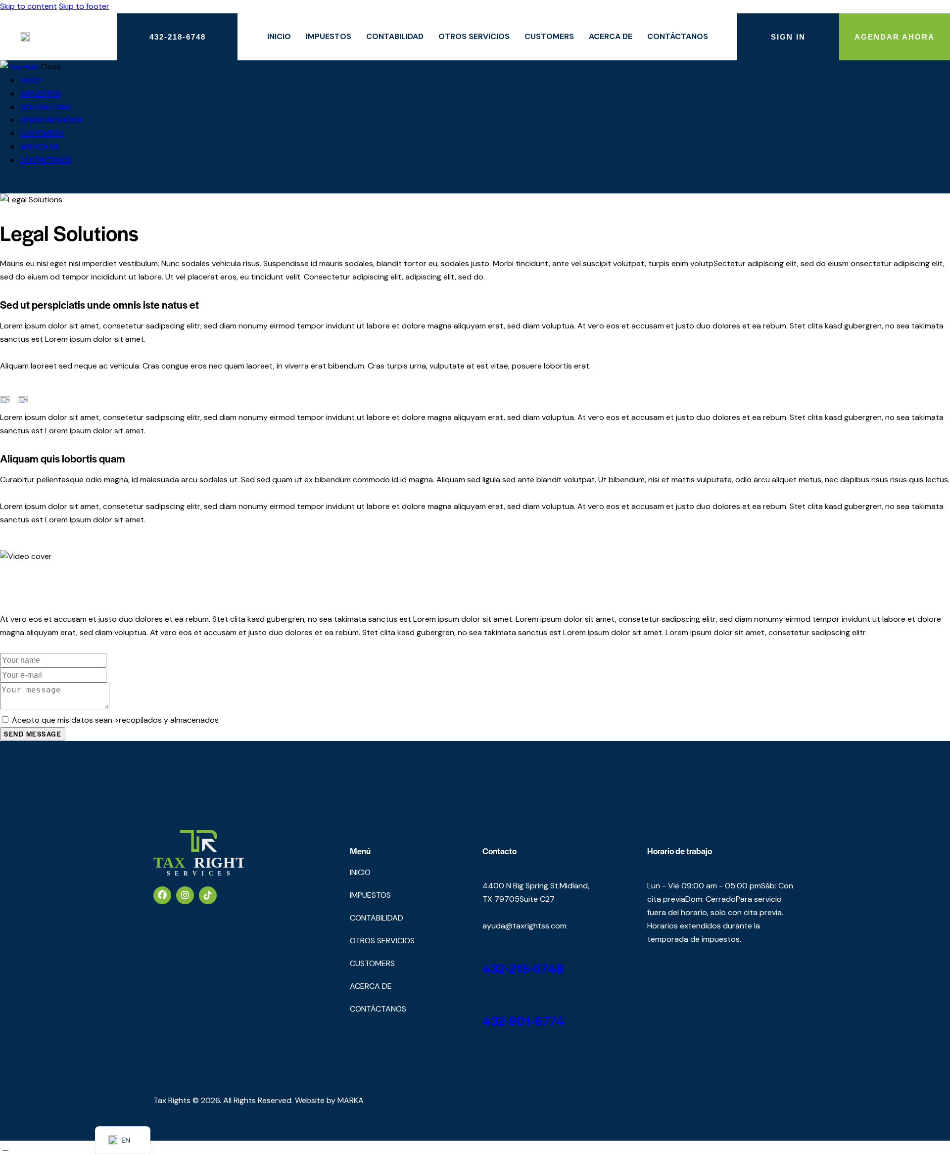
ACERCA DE (610, 36)
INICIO (279, 36)
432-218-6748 (522, 967)
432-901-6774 (523, 1020)
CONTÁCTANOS (677, 36)
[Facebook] (162, 895)
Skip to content (28, 6)
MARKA (350, 1100)
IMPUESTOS (328, 36)
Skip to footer (84, 6)
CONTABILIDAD (395, 36)
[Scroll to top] (5, 1147)
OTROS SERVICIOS (474, 36)
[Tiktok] (208, 895)
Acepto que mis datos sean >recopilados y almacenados (115, 720)
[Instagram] (185, 895)
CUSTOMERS (549, 36)
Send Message (32, 734)
